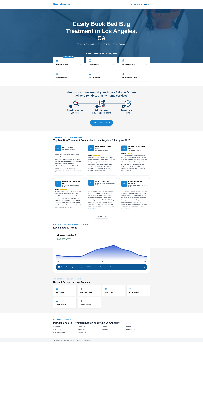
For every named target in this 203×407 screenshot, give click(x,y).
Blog (131, 4)
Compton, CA (106, 326)
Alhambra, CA (57, 326)
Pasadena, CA (82, 332)
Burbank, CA (81, 326)
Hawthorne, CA (106, 329)
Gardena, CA (57, 329)
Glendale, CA (81, 329)
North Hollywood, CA (59, 332)
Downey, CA (129, 326)
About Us (137, 4)
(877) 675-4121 (145, 4)
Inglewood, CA (130, 329)
